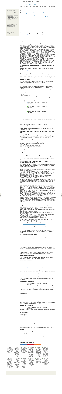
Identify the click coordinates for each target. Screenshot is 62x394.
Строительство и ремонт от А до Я (31, 1)
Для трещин (24, 28)
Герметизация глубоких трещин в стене (28, 21)
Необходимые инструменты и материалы (28, 24)
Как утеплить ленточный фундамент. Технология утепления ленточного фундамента (12, 18)
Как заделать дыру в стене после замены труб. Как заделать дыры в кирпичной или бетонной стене (36, 16)
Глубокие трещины (43, 339)
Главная (26, 4)
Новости (30, 4)
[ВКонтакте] (23, 344)
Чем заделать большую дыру (26, 13)
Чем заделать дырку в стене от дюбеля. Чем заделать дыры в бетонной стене (33, 17)
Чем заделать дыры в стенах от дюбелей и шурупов (30, 30)
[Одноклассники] (37, 344)
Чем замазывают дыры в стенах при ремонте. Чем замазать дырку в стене (32, 10)
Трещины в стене (47, 339)
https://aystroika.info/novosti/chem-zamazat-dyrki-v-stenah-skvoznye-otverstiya (34, 224)
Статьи (34, 4)
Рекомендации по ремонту (33, 339)
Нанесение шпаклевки (25, 20)
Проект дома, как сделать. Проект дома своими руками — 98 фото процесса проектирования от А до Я (12, 12)
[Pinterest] (30, 344)
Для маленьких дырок (25, 26)
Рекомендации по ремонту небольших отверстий (29, 18)
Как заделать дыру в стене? (26, 11)
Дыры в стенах (23, 339)
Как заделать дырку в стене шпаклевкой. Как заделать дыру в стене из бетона (33, 12)
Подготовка (23, 19)
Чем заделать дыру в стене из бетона (28, 25)
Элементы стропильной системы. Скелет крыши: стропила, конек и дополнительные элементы (12, 22)
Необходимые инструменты (26, 340)
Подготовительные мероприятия (27, 22)
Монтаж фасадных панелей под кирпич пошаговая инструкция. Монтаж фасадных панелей (12, 25)
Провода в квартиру (27, 339)
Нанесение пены (24, 23)
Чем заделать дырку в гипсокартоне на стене (29, 29)
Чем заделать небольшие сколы (27, 14)
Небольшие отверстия (38, 339)
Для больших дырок (25, 27)
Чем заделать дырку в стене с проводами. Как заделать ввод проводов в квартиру (34, 15)
